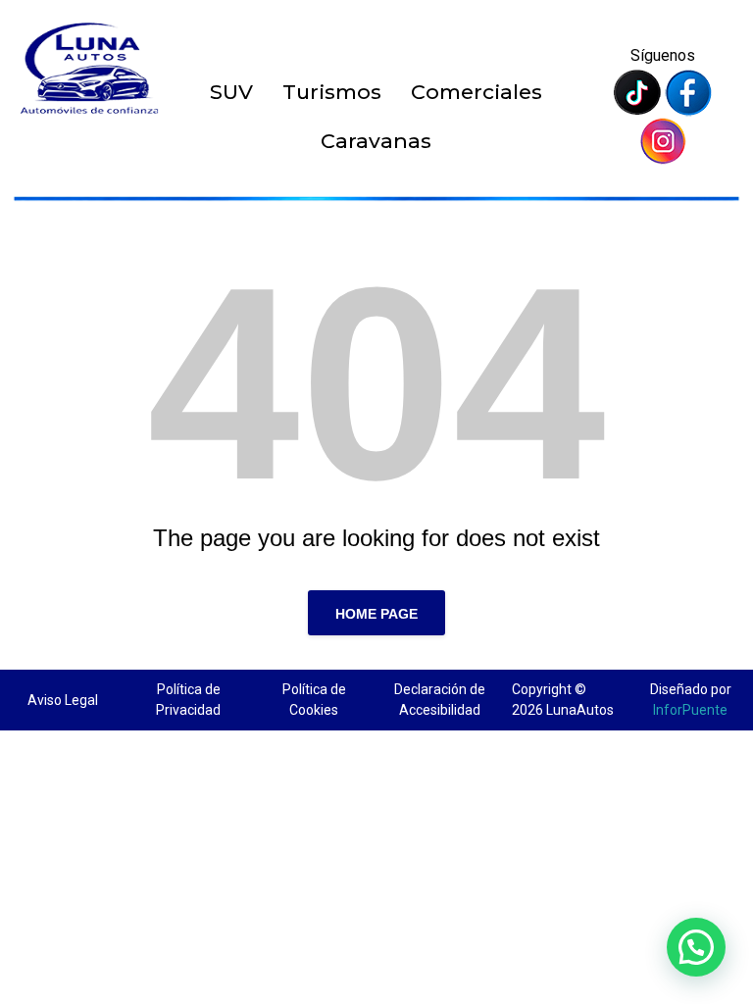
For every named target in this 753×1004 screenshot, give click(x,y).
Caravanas (376, 140)
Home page (376, 614)
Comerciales (476, 91)
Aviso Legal (62, 700)
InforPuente (690, 710)
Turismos (331, 91)
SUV (231, 91)
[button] (696, 947)
